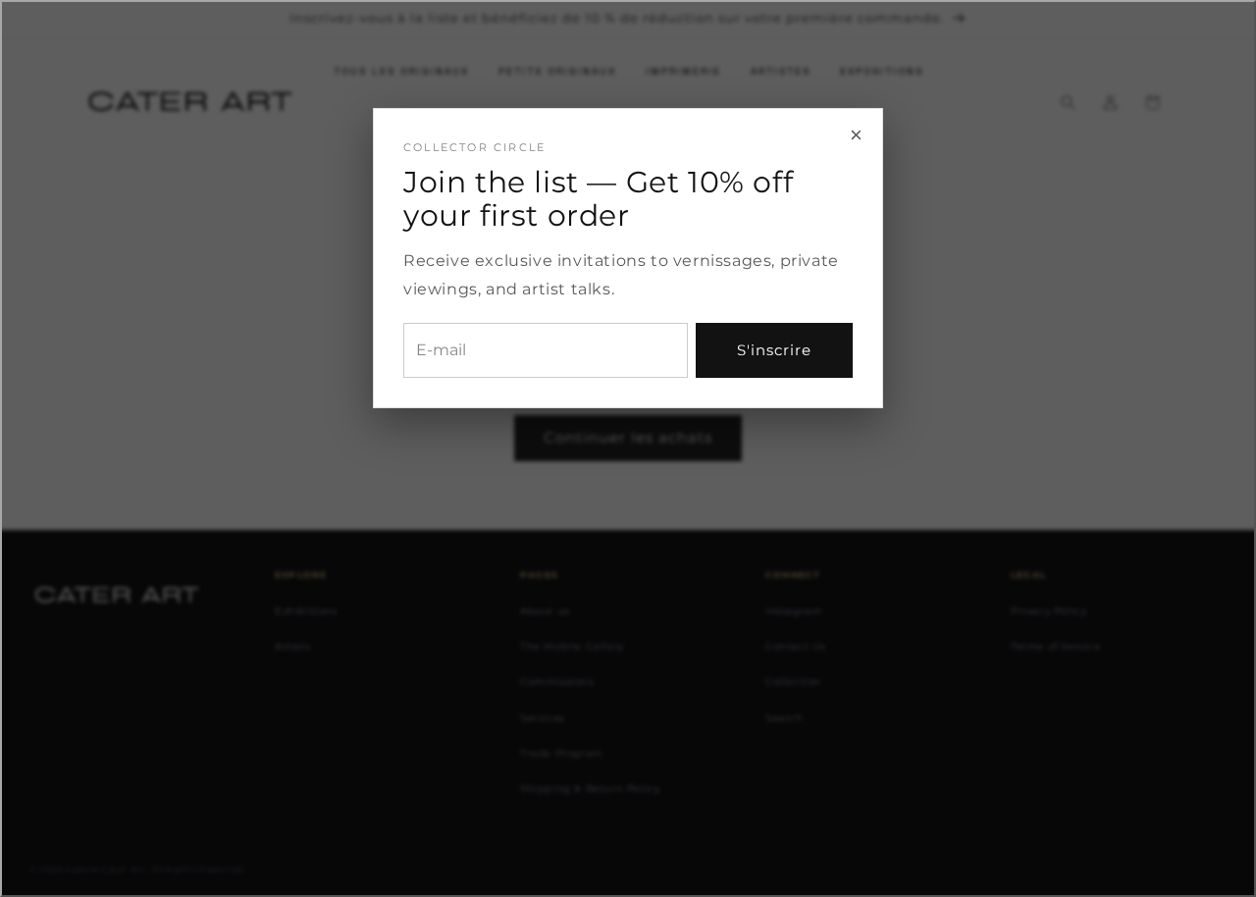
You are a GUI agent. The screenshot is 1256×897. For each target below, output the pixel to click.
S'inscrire (774, 350)
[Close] (628, 448)
